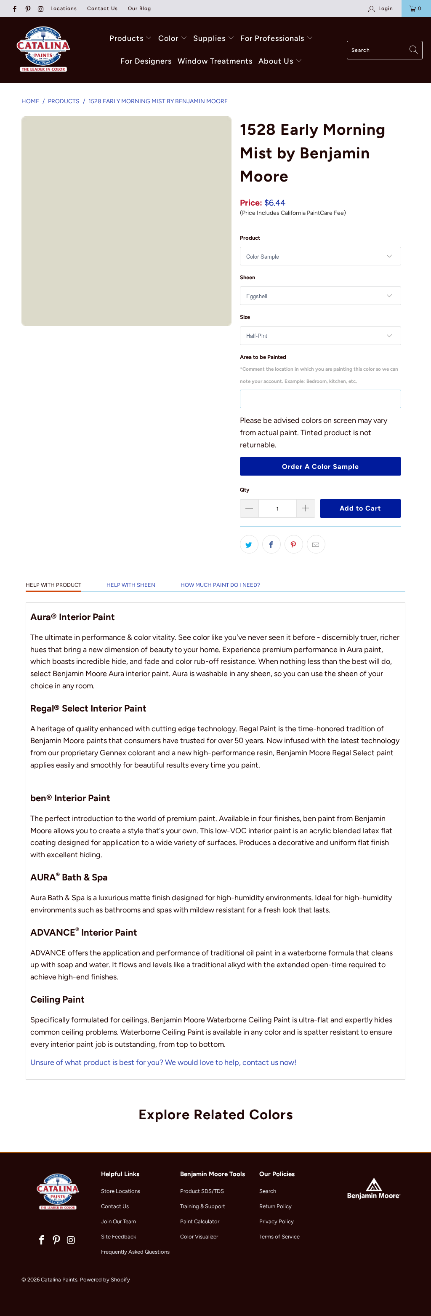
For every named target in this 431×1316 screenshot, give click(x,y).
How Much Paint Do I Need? (220, 585)
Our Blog (139, 8)
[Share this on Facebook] (271, 544)
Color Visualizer (199, 1236)
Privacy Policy (276, 1221)
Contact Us (102, 8)
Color (168, 38)
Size (245, 317)
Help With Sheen (130, 585)
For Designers (146, 61)
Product (250, 238)
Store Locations (120, 1191)
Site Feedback (118, 1236)
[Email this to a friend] (316, 544)
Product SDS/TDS (202, 1191)
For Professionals (273, 38)
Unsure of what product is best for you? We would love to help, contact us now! (163, 1062)
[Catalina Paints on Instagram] (40, 8)
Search (267, 1191)
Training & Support (202, 1206)
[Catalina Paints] (42, 50)
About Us (276, 61)
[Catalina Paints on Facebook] (14, 8)
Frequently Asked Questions (135, 1252)
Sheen (247, 277)
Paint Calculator (199, 1221)
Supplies (209, 38)
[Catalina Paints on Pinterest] (27, 8)
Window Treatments (215, 61)
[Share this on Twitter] (249, 544)
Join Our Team (118, 1221)
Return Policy (275, 1206)
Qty (244, 490)
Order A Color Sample (320, 467)
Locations (64, 8)
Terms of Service (279, 1236)
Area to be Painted (319, 369)
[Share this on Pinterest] (294, 544)
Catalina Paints (59, 1279)
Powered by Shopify (105, 1279)
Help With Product (53, 585)
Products (126, 38)
